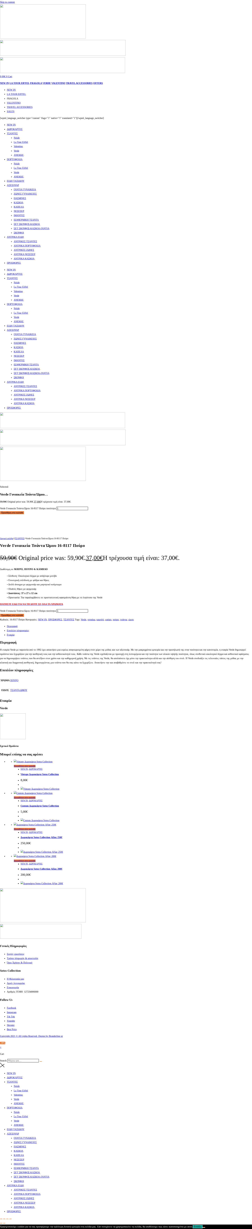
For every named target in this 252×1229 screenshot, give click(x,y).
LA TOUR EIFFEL (19, 83)
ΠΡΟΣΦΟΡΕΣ (14, 263)
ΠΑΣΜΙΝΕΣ (20, 198)
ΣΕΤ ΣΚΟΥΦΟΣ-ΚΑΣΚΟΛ (27, 224)
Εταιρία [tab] (10, 635)
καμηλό (100, 619)
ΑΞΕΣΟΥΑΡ (13, 185)
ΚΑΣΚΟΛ (18, 202)
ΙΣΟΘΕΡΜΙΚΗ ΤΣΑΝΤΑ (26, 220)
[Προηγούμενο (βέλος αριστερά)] (1, 1223)
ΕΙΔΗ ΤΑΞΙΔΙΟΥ (15, 181)
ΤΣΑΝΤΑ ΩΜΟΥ (18, 690)
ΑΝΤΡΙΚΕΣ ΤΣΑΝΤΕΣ (25, 241)
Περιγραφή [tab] (12, 626)
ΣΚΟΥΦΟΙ (19, 232)
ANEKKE (19, 155)
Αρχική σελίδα (6, 538)
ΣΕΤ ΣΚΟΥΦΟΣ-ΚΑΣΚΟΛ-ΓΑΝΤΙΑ (31, 228)
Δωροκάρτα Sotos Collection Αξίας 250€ (41, 837)
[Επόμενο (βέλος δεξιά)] (4, 1223)
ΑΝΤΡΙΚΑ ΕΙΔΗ (15, 237)
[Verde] (13, 738)
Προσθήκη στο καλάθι (12, 512)
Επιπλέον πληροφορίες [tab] (18, 630)
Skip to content (7, 2)
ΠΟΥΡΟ (14, 680)
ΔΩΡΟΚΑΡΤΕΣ (14, 129)
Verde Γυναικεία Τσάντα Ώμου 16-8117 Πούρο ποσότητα (28, 508)
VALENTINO (58, 83)
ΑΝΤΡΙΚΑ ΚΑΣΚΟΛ (24, 258)
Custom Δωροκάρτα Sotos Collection (40, 806)
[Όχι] (204, 1227)
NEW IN (4, 83)
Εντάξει (197, 1226)
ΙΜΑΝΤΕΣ (19, 215)
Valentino (18, 146)
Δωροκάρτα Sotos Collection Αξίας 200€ (41, 869)
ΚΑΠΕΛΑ (19, 207)
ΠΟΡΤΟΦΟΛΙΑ (14, 159)
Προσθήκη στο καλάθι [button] (24, 766)
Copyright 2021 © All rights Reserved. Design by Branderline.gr (31, 1036)
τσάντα (123, 619)
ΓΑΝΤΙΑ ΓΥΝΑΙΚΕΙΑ (25, 189)
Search (3, 1060)
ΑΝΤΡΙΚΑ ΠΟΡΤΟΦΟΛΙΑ (27, 245)
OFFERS (98, 83)
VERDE (47, 83)
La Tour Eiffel (21, 142)
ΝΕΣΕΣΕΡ (19, 211)
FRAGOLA (36, 83)
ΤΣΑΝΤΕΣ (12, 133)
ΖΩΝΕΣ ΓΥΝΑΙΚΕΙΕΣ (25, 194)
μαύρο (108, 619)
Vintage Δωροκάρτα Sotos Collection (40, 774)
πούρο (116, 619)
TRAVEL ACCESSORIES (79, 83)
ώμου (131, 619)
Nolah (17, 138)
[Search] (41, 1061)
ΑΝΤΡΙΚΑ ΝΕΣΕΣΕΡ (24, 254)
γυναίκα (91, 619)
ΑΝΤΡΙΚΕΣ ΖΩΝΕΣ (24, 250)
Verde (16, 151)
